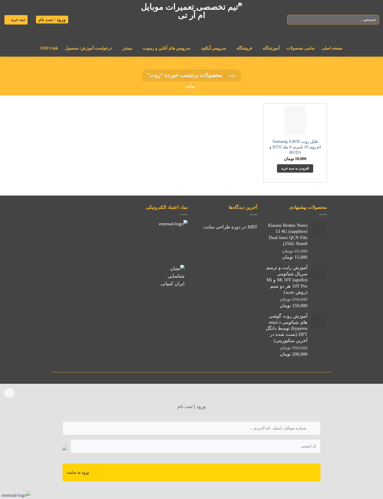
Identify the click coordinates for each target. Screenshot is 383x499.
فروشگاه (244, 48)
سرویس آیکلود (213, 48)
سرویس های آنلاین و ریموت (166, 48)
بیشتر (127, 48)
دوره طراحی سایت (221, 226)
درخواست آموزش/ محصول (88, 48)
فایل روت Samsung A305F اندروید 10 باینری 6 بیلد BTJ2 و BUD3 (295, 147)
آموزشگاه (271, 48)
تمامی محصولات (300, 48)
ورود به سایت (78, 472)
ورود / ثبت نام (52, 19)
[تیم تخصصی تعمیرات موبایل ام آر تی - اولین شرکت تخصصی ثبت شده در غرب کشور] (191, 20)
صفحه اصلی (332, 48)
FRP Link (49, 48)
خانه (232, 75)
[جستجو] (293, 20)
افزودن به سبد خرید (295, 168)
